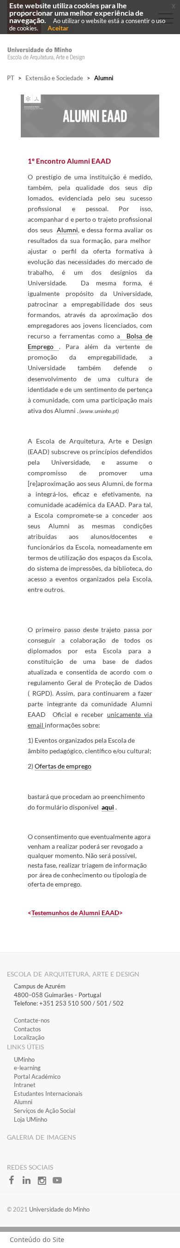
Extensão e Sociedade (54, 78)
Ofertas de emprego (63, 766)
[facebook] (14, 1183)
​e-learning (27, 1067)
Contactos (27, 1029)
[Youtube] (59, 1183)
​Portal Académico (37, 1076)
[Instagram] (45, 1183)
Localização (29, 1037)
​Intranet (25, 1084)
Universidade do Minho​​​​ (59, 1209)
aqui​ (108, 807)
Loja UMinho (30, 1119)
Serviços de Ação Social (44, 1110)
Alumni (67, 230)
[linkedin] (29, 1183)
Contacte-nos (32, 1020)
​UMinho (24, 1059)
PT (10, 78)
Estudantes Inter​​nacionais (48, 1093)
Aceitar (58, 28)
